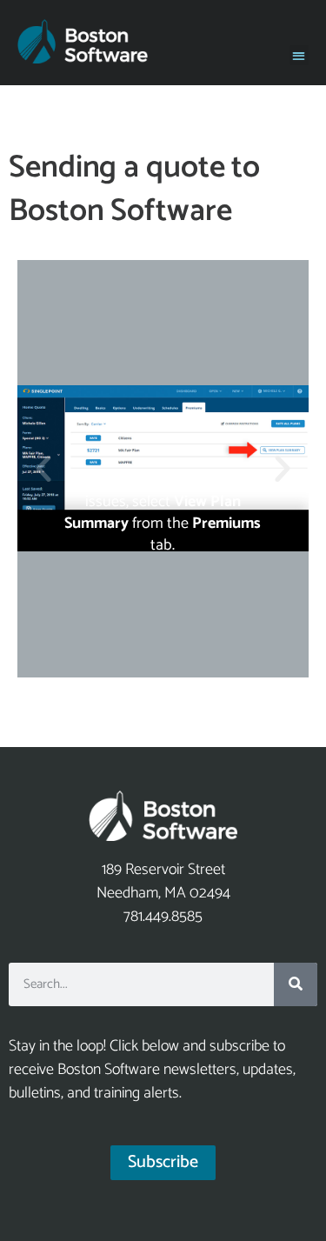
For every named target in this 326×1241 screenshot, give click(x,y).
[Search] (295, 984)
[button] (299, 55)
